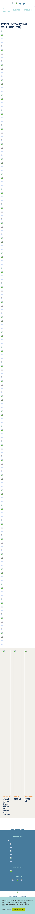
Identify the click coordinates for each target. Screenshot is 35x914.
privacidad (23, 897)
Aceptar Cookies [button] (18, 910)
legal (10, 897)
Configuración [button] (6, 909)
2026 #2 (17, 799)
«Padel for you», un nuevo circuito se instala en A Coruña (6, 807)
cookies (15, 897)
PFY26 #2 (27, 800)
